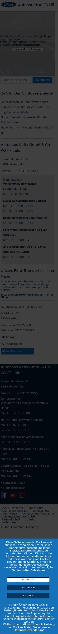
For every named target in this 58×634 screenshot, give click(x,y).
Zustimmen (28, 587)
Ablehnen (28, 595)
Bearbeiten (28, 579)
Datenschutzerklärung (29, 630)
